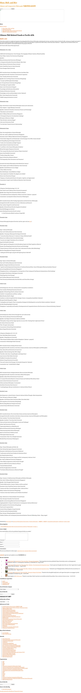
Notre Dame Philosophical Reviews (10, 623)
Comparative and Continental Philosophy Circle (12, 670)
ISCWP (3, 673)
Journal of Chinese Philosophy (9, 651)
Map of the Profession (7, 621)
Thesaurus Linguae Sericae (8, 628)
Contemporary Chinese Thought (9, 644)
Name (1, 542)
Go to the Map (5, 632)
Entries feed (5, 582)
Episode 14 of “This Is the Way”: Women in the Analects (27, 561)
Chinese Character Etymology (8, 611)
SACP (3, 675)
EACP (3, 671)
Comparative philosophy (52, 521)
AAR (3, 661)
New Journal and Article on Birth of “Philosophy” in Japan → (25, 526)
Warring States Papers (7, 656)
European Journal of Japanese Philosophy (11, 646)
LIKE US (2, 555)
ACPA (3, 663)
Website (2, 546)
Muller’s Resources (6, 622)
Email (1, 544)
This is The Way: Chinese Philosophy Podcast (12, 30)
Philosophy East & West (7, 655)
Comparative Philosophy (7, 641)
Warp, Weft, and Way (8, 2)
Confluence (4, 642)
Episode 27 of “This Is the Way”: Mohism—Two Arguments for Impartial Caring (32, 565)
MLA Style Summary (6, 689)
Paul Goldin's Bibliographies (8, 624)
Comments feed (5, 583)
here (30, 221)
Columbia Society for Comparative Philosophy (12, 669)
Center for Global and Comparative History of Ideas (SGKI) (15, 668)
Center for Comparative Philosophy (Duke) (11, 666)
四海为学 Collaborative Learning (9, 31)
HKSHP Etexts (5, 617)
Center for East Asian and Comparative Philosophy (13, 667)
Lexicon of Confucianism (7, 620)
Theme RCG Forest (19, 691)
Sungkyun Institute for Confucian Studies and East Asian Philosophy (17, 678)
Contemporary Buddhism (8, 643)
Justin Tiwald (11, 561)
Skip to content (3, 26)
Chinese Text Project (6, 614)
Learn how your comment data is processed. (27, 550)
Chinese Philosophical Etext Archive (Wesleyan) (12, 613)
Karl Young (10, 572)
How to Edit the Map (6, 634)
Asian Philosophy (6, 638)
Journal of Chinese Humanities (9, 650)
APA (3, 665)
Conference (61, 521)
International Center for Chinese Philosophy (12, 619)
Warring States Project (7, 679)
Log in (3, 581)
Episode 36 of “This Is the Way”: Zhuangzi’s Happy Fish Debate (27, 572)
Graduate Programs (6, 29)
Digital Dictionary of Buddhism (9, 615)
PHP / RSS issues (18, 576)
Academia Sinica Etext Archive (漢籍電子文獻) (12, 606)
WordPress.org (5, 584)
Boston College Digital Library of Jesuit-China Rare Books (15, 607)
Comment (2, 540)
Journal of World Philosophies (8, 654)
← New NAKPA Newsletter (6, 526)
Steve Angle (8, 521)
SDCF (3, 676)
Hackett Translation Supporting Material (11, 616)
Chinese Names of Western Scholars (10, 612)
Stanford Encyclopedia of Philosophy (10, 626)
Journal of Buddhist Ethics (8, 648)
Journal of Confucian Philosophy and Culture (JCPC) (13, 652)
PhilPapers (4, 625)
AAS (3, 662)
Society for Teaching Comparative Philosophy (12, 677)
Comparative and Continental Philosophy (11, 639)
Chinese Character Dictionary (8, 610)
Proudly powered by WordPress (7, 691)
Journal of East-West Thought (8, 653)
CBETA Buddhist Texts (7, 608)
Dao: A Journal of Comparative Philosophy (11, 645)
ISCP (3, 672)
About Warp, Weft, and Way (8, 28)
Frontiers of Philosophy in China (9, 647)
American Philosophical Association (21, 521)
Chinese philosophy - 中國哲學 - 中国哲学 (38, 521)
